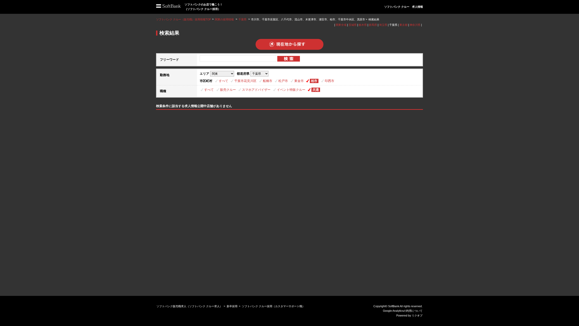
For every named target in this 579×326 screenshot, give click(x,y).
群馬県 (373, 24)
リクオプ (417, 315)
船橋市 (267, 81)
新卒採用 (232, 306)
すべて (223, 81)
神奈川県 (415, 24)
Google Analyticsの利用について (402, 310)
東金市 (299, 81)
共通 (316, 89)
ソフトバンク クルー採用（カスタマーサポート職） (273, 306)
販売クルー (228, 89)
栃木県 (363, 24)
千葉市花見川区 (245, 81)
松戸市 (283, 81)
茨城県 (353, 24)
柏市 (314, 81)
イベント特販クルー (291, 89)
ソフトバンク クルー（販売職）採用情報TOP (183, 19)
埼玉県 (383, 24)
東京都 (403, 24)
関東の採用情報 (225, 19)
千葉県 (242, 19)
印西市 (329, 81)
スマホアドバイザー (256, 89)
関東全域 (341, 24)
